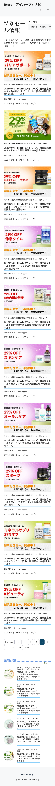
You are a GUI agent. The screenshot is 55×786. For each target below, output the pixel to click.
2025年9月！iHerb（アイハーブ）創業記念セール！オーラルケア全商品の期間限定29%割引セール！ (27, 443)
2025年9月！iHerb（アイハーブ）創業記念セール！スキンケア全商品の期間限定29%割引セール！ (27, 384)
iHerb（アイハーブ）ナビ (22, 4)
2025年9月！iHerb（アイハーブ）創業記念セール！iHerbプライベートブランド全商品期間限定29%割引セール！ (27, 206)
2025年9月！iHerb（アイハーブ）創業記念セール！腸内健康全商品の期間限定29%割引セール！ (27, 324)
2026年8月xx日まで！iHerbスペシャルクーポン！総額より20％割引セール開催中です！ (28, 709)
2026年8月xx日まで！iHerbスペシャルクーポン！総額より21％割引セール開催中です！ (28, 692)
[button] (40, 10)
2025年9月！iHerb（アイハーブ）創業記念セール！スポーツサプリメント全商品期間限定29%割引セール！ (27, 502)
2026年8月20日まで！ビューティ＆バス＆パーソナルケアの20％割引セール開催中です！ (28, 757)
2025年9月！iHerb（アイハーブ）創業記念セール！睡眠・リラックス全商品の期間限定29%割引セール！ (27, 265)
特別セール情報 (9, 84)
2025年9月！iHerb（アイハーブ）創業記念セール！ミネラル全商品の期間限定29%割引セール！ (27, 561)
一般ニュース (42, 84)
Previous (9, 642)
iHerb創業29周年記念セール (26, 84)
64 (20, 647)
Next (27, 647)
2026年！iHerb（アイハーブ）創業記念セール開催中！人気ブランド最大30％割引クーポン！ (28, 675)
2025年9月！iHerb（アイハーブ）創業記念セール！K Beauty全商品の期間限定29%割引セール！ (27, 620)
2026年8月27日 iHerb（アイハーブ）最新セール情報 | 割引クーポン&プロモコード (28, 725)
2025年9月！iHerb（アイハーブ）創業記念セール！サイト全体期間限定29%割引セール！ (27, 149)
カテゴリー (34, 21)
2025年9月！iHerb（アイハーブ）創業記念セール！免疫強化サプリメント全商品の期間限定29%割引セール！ (27, 91)
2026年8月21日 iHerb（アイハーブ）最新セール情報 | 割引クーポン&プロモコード (28, 740)
